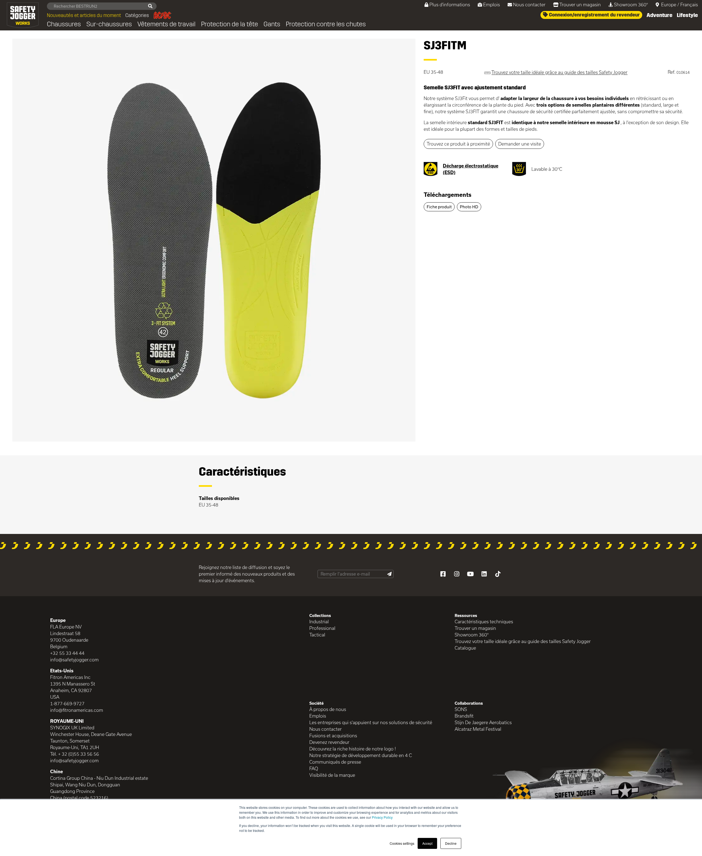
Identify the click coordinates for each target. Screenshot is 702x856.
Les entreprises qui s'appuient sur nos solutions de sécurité (370, 722)
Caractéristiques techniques (484, 621)
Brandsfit (464, 715)
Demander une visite (519, 143)
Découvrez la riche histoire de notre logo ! (352, 748)
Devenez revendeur (329, 742)
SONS (461, 709)
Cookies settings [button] (402, 843)
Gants (272, 24)
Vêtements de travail (166, 24)
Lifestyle (687, 15)
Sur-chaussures (109, 24)
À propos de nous (327, 709)
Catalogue (465, 647)
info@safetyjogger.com (74, 659)
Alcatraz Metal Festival (478, 729)
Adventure (659, 15)
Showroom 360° (631, 4)
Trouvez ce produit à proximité (458, 143)
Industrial (319, 621)
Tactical (317, 634)
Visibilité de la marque (332, 775)
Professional (322, 628)
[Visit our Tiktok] (497, 573)
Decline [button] (451, 843)
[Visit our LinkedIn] (484, 573)
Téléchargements (447, 194)
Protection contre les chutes (326, 24)
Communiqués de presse (335, 761)
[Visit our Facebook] (442, 573)
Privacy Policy (382, 817)
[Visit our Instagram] (456, 573)
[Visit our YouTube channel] (470, 573)
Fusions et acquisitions (333, 735)
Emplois (491, 4)
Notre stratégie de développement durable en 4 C (360, 755)
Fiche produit (439, 206)
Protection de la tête (229, 24)
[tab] (557, 196)
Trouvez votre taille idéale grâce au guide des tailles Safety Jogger (523, 641)
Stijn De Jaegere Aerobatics (483, 722)
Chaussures (64, 24)
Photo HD (469, 206)
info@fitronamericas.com (76, 710)
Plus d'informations (449, 4)
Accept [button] (427, 843)
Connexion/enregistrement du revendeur (594, 15)
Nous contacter (529, 4)
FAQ (313, 768)
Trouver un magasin (580, 4)
